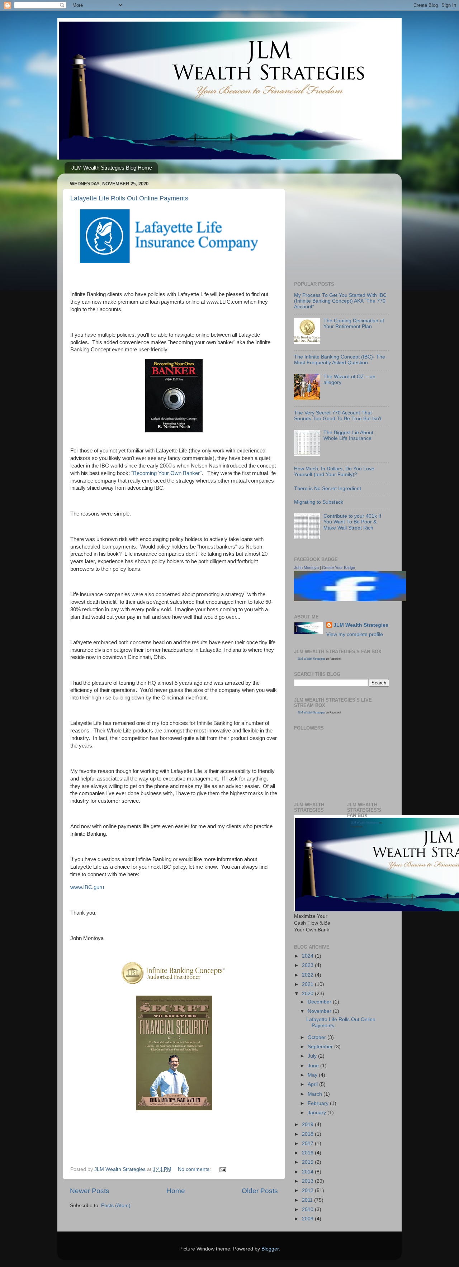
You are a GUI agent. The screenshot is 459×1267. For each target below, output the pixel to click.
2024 (308, 956)
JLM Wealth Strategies (360, 625)
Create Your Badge (338, 567)
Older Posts (260, 1191)
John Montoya (306, 567)
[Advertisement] (348, 224)
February (319, 1103)
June (314, 1065)
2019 (308, 1124)
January (317, 1112)
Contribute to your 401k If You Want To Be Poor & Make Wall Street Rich (352, 521)
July (313, 1056)
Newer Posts (89, 1191)
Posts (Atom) (116, 1205)
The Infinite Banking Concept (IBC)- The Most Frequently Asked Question (339, 359)
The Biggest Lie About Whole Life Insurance (348, 435)
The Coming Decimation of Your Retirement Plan (353, 323)
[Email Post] (222, 1169)
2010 (308, 1209)
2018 (308, 1134)
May (313, 1075)
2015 (308, 1162)
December (320, 1002)
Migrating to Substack (318, 502)
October (317, 1037)
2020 (308, 993)
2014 (308, 1172)
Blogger (270, 1249)
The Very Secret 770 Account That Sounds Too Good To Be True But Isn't (338, 415)
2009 (308, 1218)
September (321, 1046)
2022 (308, 975)
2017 (308, 1143)
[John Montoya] (350, 599)
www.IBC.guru (87, 887)
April (313, 1084)
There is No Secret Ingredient (327, 488)
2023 (308, 965)
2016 (308, 1153)
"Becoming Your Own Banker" (166, 473)
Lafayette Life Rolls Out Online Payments (129, 198)
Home (175, 1191)
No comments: (195, 1169)
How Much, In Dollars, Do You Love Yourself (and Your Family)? (334, 471)
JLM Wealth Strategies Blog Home (111, 168)
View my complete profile (354, 634)
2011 (308, 1200)
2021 (308, 984)
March (315, 1094)
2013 (308, 1181)
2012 (308, 1190)
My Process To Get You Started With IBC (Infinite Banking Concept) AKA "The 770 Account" (340, 301)
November (320, 1011)
